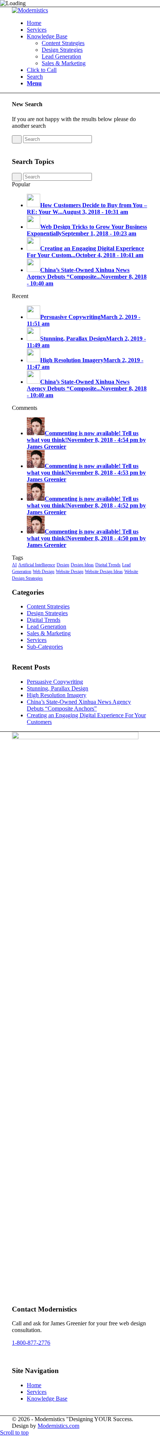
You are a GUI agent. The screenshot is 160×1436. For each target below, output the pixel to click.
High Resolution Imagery (56, 695)
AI (14, 564)
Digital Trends (108, 564)
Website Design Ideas (104, 571)
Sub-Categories (45, 646)
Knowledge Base (47, 1398)
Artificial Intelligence (36, 564)
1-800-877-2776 (31, 1342)
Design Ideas (82, 564)
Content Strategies (48, 606)
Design (63, 564)
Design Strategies (47, 613)
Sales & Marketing (49, 633)
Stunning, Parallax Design (57, 688)
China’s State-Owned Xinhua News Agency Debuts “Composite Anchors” (79, 705)
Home (34, 1385)
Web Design (43, 571)
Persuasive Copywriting (55, 682)
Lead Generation (46, 626)
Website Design (69, 571)
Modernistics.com (58, 1426)
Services (37, 640)
